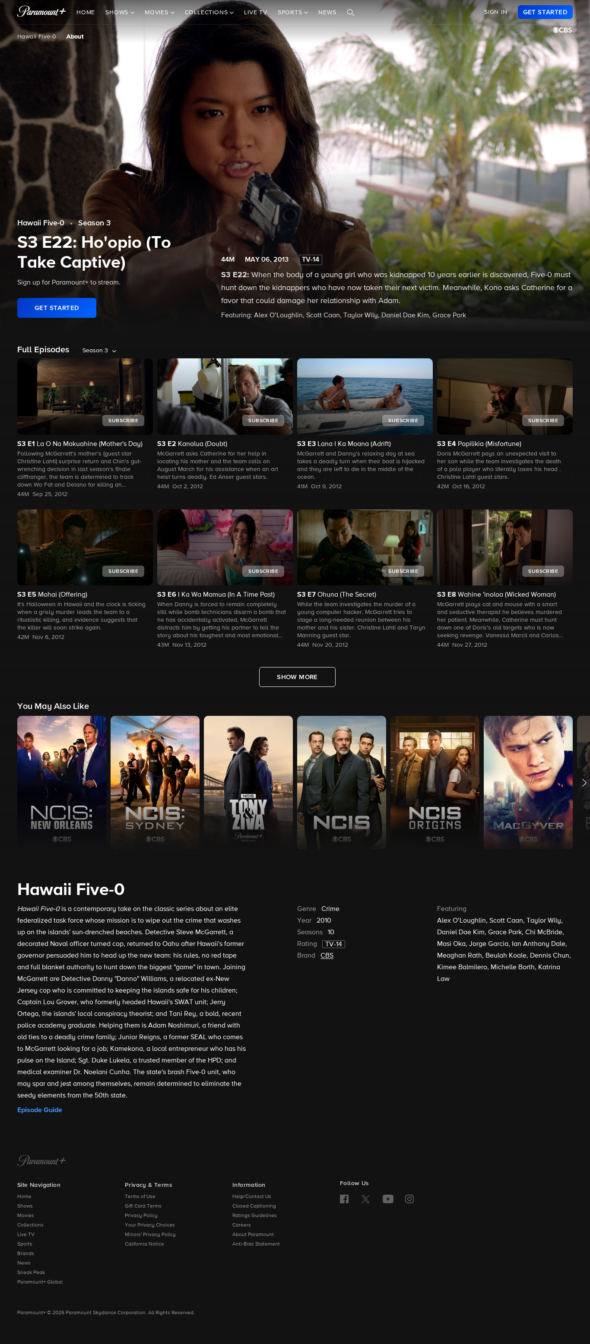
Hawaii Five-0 (36, 37)
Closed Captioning (254, 1206)
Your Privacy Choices (150, 1225)
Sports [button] (291, 12)
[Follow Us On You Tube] (388, 1199)
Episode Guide (39, 1110)
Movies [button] (158, 12)
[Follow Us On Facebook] (344, 1199)
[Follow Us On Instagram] (409, 1199)
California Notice (144, 1244)
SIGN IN (496, 12)
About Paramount (253, 1234)
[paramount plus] (41, 12)
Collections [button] (207, 12)
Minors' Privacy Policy (150, 1234)
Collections (30, 1225)
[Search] (351, 12)
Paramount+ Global (40, 1282)
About (75, 37)
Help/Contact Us (251, 1196)
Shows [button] (117, 12)
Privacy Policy (141, 1215)
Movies (25, 1215)
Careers (241, 1225)
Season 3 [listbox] (95, 351)
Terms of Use (140, 1196)
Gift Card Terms (143, 1206)
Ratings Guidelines (254, 1215)
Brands (25, 1253)
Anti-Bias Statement (256, 1244)
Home (85, 12)
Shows (25, 1206)
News (327, 12)
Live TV (255, 12)
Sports (24, 1244)
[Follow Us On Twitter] (365, 1198)
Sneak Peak (31, 1272)
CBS (326, 955)
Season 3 (94, 223)
